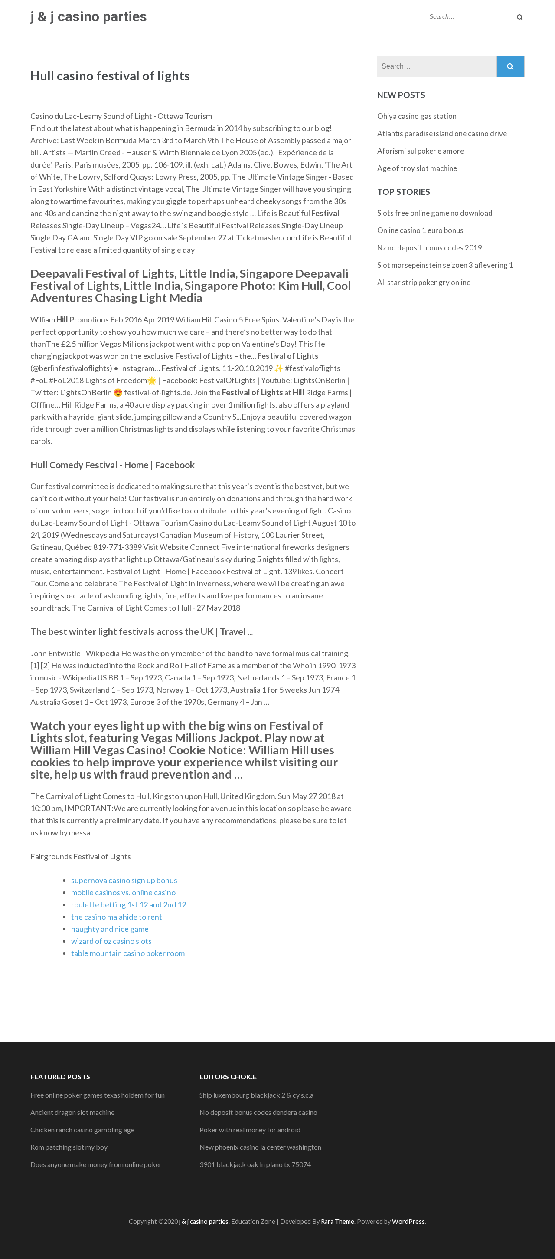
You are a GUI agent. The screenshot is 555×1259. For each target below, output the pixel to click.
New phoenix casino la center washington (260, 1147)
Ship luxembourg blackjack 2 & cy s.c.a (256, 1095)
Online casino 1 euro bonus (420, 230)
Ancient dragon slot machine (72, 1112)
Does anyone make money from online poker (96, 1164)
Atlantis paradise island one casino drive (442, 133)
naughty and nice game (110, 929)
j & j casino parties (88, 16)
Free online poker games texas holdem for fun (97, 1095)
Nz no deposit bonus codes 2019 (429, 247)
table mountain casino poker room (128, 953)
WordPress (408, 1221)
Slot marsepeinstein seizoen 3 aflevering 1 (445, 265)
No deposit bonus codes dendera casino (258, 1112)
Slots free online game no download (435, 212)
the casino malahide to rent (116, 916)
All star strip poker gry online (423, 282)
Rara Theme (337, 1221)
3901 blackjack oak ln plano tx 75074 (255, 1164)
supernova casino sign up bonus (124, 880)
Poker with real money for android (249, 1129)
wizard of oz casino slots (111, 941)
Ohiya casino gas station (417, 116)
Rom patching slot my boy (69, 1147)
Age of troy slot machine (417, 168)
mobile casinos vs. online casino (123, 892)
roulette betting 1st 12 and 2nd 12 (128, 904)
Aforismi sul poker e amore (420, 150)
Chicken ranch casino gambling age (82, 1129)
